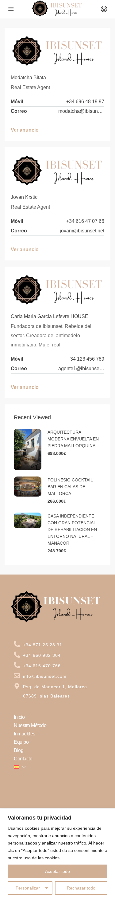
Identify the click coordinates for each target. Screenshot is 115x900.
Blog (18, 750)
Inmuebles (24, 733)
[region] (57, 854)
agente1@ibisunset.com (81, 368)
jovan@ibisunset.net (82, 230)
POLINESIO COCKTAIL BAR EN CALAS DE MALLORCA (70, 486)
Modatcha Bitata (28, 77)
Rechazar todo (81, 888)
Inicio (19, 717)
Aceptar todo (57, 871)
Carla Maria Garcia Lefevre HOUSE (49, 316)
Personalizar (28, 888)
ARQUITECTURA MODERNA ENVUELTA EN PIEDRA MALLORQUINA (73, 439)
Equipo (21, 742)
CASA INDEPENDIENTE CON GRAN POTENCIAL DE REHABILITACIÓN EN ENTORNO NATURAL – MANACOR (72, 529)
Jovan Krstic (24, 197)
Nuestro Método (30, 725)
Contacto (23, 758)
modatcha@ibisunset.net (81, 111)
